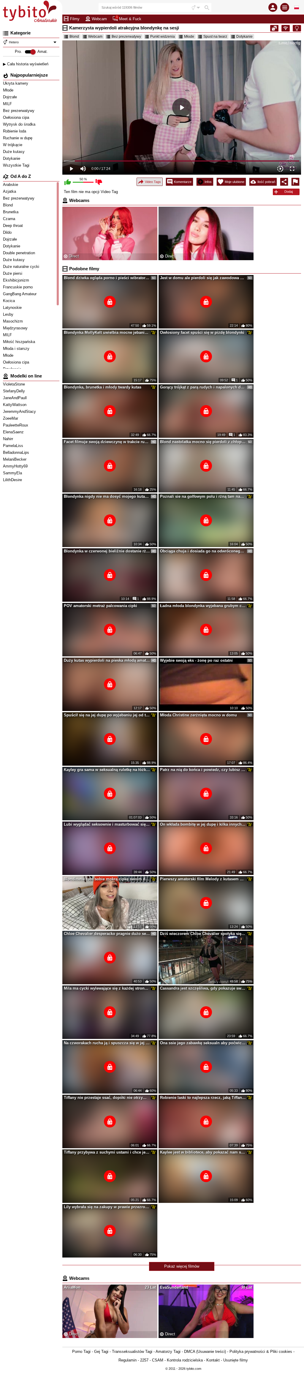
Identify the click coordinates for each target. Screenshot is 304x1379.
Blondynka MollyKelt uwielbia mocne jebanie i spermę (107, 332)
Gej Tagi (101, 1351)
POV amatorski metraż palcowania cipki (100, 606)
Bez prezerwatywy (19, 110)
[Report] (295, 182)
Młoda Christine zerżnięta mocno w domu (198, 715)
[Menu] (284, 7)
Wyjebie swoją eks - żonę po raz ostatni (196, 660)
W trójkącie (13, 145)
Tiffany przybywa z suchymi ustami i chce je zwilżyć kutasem (107, 1152)
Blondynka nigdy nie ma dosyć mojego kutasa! (107, 496)
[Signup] (272, 7)
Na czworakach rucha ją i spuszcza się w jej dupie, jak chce (107, 1043)
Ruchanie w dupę (18, 138)
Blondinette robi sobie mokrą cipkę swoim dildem (107, 879)
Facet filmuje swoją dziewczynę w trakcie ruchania (107, 442)
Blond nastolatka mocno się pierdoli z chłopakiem (203, 442)
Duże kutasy (14, 151)
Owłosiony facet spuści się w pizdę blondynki (202, 332)
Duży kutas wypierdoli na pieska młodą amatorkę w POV (107, 660)
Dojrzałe (10, 97)
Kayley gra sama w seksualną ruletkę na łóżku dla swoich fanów (107, 769)
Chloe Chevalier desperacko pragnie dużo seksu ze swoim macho (107, 933)
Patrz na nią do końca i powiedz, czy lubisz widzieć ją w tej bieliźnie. (203, 769)
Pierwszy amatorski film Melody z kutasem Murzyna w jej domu (203, 879)
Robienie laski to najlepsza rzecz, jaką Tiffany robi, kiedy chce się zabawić (203, 1097)
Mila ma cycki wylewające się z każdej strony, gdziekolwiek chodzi (107, 988)
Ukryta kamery (16, 83)
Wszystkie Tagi (17, 165)
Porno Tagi (81, 1351)
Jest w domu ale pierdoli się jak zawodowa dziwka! (203, 278)
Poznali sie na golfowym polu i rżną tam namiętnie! (203, 496)
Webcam (95, 36)
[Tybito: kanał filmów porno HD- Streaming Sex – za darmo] (31, 12)
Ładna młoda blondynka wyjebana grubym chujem (203, 606)
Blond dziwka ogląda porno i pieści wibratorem (107, 278)
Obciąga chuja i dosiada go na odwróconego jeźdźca (203, 551)
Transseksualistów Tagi (132, 1351)
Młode (9, 90)
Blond (74, 36)
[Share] (284, 182)
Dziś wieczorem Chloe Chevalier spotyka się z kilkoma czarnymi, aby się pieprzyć (203, 933)
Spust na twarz (215, 36)
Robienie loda (15, 131)
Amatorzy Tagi (168, 1351)
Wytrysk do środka (20, 124)
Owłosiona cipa (16, 117)
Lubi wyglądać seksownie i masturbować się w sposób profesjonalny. (107, 824)
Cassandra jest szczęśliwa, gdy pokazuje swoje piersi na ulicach (203, 988)
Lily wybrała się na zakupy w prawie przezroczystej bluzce (107, 1207)
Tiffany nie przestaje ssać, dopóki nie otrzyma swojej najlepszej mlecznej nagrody (107, 1097)
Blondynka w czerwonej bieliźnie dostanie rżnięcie (107, 551)
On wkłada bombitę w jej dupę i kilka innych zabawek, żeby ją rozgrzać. (203, 824)
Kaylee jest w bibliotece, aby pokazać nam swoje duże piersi (203, 1152)
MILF (8, 104)
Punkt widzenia (162, 36)
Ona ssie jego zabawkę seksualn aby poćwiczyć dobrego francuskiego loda (203, 1043)
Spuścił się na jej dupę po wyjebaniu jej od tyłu (107, 715)
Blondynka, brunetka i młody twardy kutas (102, 387)
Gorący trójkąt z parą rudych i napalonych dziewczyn (203, 387)
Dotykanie (12, 158)
